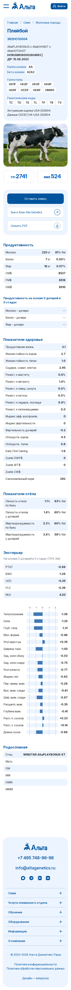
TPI (13, 177)
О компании (16, 941)
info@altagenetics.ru (35, 867)
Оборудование (18, 922)
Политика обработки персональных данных (36, 968)
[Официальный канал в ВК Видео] (40, 878)
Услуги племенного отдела (27, 902)
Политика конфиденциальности (35, 964)
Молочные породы (48, 22)
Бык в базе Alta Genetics (26, 212)
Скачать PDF (19, 226)
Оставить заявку (35, 198)
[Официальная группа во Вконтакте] (48, 878)
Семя (26, 22)
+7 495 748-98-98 (35, 857)
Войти (61, 6)
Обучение (15, 912)
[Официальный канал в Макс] (23, 878)
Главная (12, 22)
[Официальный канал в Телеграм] (31, 878)
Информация (17, 931)
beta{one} (42, 978)
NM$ (47, 177)
